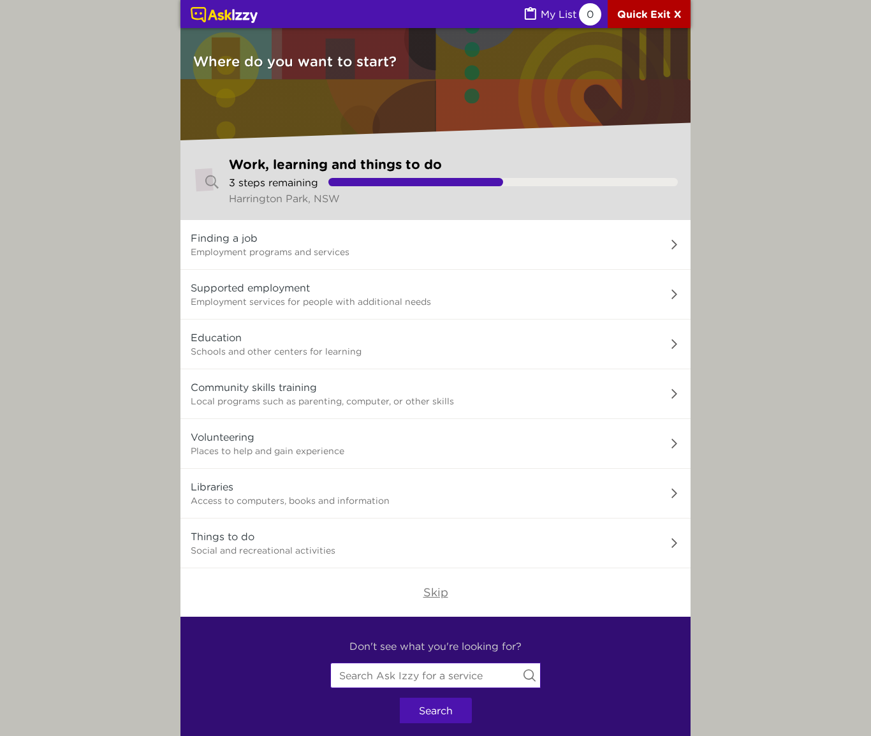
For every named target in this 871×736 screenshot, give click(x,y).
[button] (435, 245)
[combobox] (435, 675)
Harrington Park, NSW (284, 198)
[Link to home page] (224, 16)
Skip (435, 592)
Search (436, 710)
